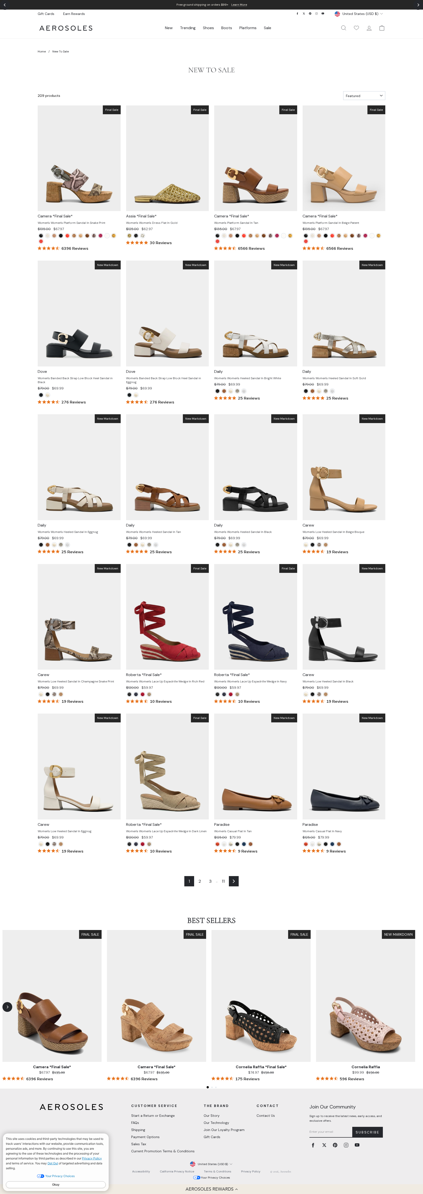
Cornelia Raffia (366, 1066)
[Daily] (217, 391)
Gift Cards (46, 14)
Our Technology (216, 1122)
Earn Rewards (74, 14)
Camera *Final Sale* (52, 1066)
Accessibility (141, 1171)
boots (226, 27)
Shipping (138, 1130)
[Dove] (41, 395)
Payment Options (145, 1137)
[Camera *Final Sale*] (67, 235)
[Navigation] (211, 5)
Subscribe (367, 1132)
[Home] (66, 28)
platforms (248, 27)
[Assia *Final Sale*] (129, 235)
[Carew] (306, 544)
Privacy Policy (250, 1171)
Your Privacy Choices (215, 1177)
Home (42, 51)
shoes (208, 27)
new (169, 27)
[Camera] (41, 235)
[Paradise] (217, 844)
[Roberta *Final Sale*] (129, 694)
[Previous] (5, 5)
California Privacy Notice (177, 1171)
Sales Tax (138, 1144)
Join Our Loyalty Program (224, 1130)
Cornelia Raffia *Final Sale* (261, 1066)
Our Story (212, 1115)
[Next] (418, 5)
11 (223, 881)
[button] (211, 1189)
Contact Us (266, 1115)
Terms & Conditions (217, 1171)
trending (188, 27)
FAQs (135, 1122)
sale (267, 27)
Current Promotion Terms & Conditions (163, 1151)
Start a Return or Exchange (153, 1115)
